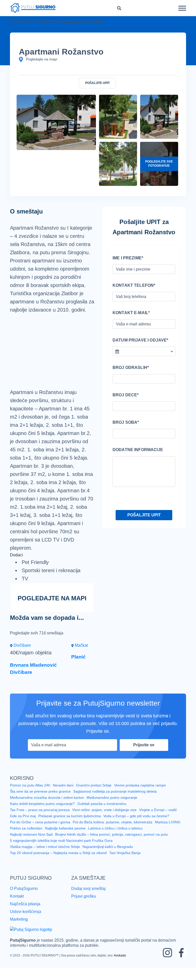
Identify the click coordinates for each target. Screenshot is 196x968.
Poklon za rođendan (26, 828)
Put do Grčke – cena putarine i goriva (40, 822)
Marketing (19, 919)
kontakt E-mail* (131, 313)
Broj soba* (126, 422)
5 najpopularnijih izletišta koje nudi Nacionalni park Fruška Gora (61, 840)
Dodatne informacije (138, 450)
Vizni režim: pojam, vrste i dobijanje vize (104, 810)
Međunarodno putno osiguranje (112, 797)
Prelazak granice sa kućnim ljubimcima (69, 816)
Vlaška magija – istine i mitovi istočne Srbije (45, 847)
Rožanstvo (47, 21)
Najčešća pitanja (25, 904)
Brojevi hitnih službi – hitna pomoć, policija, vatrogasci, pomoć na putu (111, 834)
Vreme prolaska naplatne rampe (140, 785)
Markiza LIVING (167, 822)
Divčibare (22, 645)
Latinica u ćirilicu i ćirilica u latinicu (115, 828)
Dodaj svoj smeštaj (88, 888)
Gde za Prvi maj (23, 816)
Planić (78, 656)
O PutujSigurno (24, 888)
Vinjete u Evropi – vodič (158, 810)
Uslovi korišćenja (25, 911)
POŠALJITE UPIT (97, 83)
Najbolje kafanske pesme (65, 828)
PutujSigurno (22, 21)
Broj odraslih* (131, 367)
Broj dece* (126, 395)
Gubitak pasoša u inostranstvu (101, 804)
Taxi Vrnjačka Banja (125, 853)
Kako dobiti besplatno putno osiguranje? (42, 804)
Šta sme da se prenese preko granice (40, 791)
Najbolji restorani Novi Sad (31, 834)
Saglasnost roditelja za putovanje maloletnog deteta (115, 791)
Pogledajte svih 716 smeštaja (36, 633)
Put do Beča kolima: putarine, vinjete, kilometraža (112, 822)
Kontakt (17, 896)
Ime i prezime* (128, 258)
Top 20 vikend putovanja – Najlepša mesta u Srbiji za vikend (58, 853)
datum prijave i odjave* (140, 340)
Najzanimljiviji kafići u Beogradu (107, 847)
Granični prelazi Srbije (94, 785)
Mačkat (81, 645)
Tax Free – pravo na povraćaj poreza (40, 810)
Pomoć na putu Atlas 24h (30, 785)
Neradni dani (63, 785)
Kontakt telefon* (134, 285)
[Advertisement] (52, 351)
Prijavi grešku (83, 896)
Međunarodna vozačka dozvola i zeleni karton (47, 797)
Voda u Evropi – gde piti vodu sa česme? (136, 816)
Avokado (120, 955)
